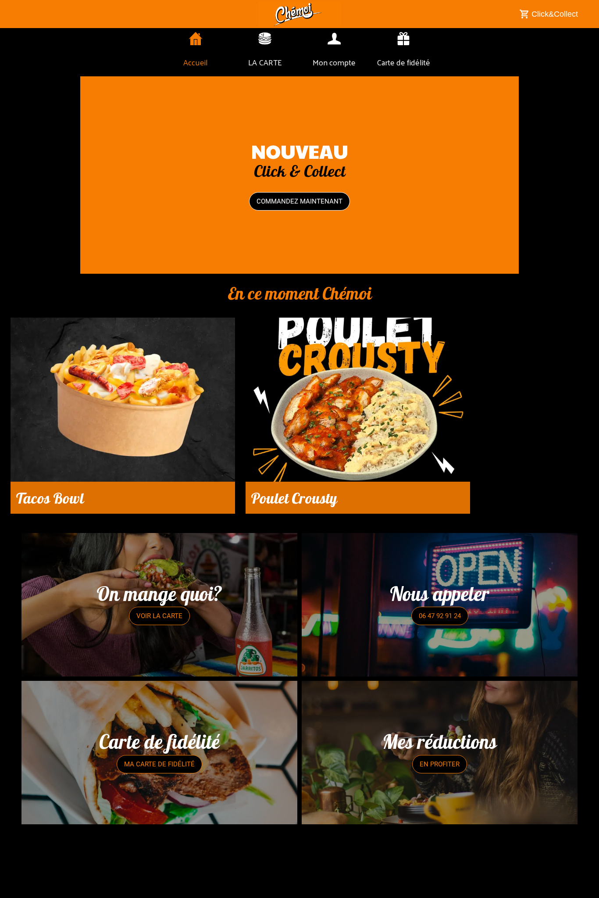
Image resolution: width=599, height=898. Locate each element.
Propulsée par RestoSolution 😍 (299, 885)
